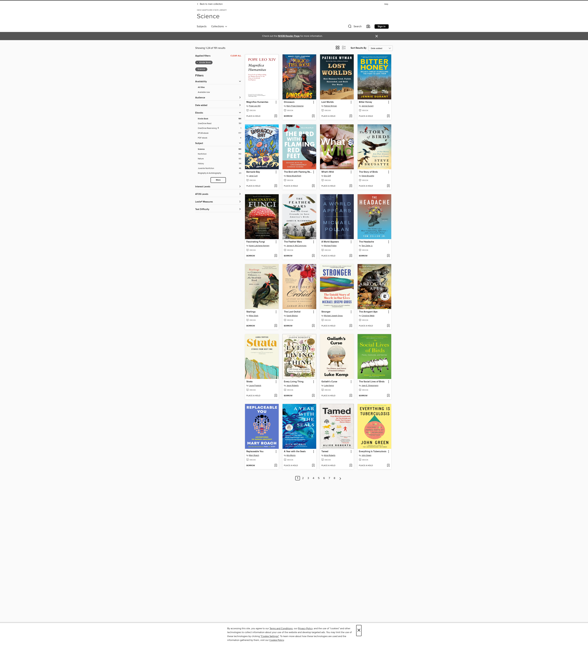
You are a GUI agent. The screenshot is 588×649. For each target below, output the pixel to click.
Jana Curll (253, 176)
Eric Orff (327, 176)
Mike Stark (253, 315)
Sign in (382, 26)
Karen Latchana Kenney (259, 245)
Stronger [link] (325, 311)
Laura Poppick (255, 385)
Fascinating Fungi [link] (255, 241)
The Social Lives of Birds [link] (371, 381)
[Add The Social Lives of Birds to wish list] (388, 396)
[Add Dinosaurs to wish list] (313, 116)
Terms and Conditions (281, 628)
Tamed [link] (324, 451)
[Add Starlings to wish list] (276, 326)
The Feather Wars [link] (293, 241)
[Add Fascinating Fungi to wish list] (276, 256)
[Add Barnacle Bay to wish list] (276, 186)
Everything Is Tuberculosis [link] (372, 451)
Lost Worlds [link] (327, 102)
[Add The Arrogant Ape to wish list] (388, 326)
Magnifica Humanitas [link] (257, 102)
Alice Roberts (329, 455)
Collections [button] (218, 26)
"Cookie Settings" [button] (269, 636)
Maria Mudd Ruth (293, 176)
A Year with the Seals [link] (295, 451)
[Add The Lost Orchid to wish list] (313, 326)
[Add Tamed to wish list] (351, 466)
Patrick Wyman (330, 106)
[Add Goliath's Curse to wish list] (351, 396)
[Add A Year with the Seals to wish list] (313, 466)
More (218, 180)
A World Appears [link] (330, 241)
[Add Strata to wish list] (276, 396)
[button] (354, 27)
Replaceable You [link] (255, 451)
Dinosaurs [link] (289, 102)
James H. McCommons (296, 245)
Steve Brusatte (368, 176)
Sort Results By (358, 48)
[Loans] (368, 27)
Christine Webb (368, 315)
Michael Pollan (330, 245)
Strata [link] (249, 381)
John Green (366, 455)
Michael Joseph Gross (333, 315)
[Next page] (340, 478)
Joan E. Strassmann (370, 385)
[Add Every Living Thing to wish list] (313, 396)
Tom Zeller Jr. (367, 245)
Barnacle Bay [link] (253, 172)
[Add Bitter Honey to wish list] (388, 116)
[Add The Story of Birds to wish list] (388, 186)
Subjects (202, 26)
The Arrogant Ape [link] (368, 311)
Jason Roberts (292, 385)
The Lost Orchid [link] (292, 311)
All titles (201, 87)
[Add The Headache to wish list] (388, 256)
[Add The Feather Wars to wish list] (313, 256)
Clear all (235, 55)
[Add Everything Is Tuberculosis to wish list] (388, 466)
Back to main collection (211, 4)
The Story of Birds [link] (368, 172)
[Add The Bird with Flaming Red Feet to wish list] (313, 186)
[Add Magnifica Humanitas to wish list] (276, 116)
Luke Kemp (329, 385)
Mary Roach (254, 455)
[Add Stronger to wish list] (351, 326)
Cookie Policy (276, 640)
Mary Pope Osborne (294, 106)
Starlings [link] (251, 311)
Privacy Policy (305, 628)
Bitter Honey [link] (365, 102)
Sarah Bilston (292, 315)
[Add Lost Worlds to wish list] (351, 116)
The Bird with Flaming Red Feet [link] (298, 172)
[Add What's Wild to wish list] (351, 186)
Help (386, 4)
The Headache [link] (366, 241)
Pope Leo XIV (255, 106)
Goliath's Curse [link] (329, 381)
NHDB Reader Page (289, 36)
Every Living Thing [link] (293, 381)
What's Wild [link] (327, 172)
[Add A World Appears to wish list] (351, 256)
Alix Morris (291, 455)
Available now (204, 92)
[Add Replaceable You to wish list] (276, 466)
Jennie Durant (367, 106)
